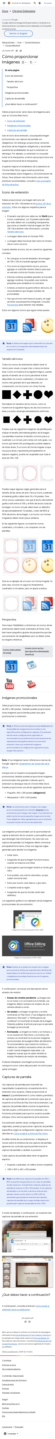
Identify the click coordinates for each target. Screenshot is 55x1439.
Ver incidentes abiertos (11, 1369)
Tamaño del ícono (15, 232)
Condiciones (7, 1427)
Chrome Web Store (12, 45)
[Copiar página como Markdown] (31, 62)
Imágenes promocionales (19, 125)
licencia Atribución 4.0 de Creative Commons (32, 1335)
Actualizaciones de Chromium (14, 1380)
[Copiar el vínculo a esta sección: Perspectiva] (18, 619)
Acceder (48, 3)
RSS (3, 1416)
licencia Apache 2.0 (41, 1338)
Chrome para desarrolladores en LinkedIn (18, 1412)
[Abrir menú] (4, 3)
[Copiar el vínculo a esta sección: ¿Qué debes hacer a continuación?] (4, 1298)
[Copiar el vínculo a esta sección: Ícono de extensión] (31, 192)
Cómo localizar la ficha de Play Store (31, 1133)
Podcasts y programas (11, 1392)
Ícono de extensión (16, 121)
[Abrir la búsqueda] (34, 3)
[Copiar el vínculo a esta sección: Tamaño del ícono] (25, 359)
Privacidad (19, 1427)
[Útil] (17, 51)
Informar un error (9, 1365)
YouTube (5, 1408)
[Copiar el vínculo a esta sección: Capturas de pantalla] (33, 1077)
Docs (5, 11)
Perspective (12, 305)
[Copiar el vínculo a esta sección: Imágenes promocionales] (39, 698)
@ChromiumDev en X (11, 1404)
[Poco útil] (21, 51)
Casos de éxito (8, 1384)
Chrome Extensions (23, 11)
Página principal (8, 42)
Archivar (5, 1388)
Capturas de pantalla (17, 130)
